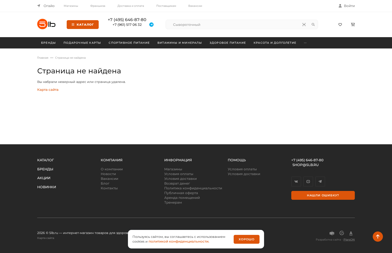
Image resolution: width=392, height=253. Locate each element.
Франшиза (97, 5)
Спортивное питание (129, 42)
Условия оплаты (178, 174)
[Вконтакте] (296, 181)
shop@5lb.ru (305, 165)
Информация (178, 160)
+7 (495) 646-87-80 (127, 19)
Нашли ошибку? (323, 195)
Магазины (71, 5)
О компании (112, 169)
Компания (111, 160)
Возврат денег (177, 183)
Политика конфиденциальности (193, 188)
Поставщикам (166, 5)
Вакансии (195, 5)
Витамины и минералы (179, 42)
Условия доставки (180, 178)
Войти (349, 6)
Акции (43, 178)
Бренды (48, 42)
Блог (105, 183)
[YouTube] (308, 181)
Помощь (237, 160)
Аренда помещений (182, 197)
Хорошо (247, 239)
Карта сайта (48, 89)
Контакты (109, 188)
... (305, 42)
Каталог (85, 24)
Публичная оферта (181, 193)
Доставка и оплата (131, 5)
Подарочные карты (82, 42)
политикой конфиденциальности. (179, 241)
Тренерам (173, 202)
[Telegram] (320, 181)
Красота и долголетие (275, 42)
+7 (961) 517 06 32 (127, 24)
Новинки (46, 187)
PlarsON (349, 239)
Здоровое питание (228, 42)
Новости (108, 174)
